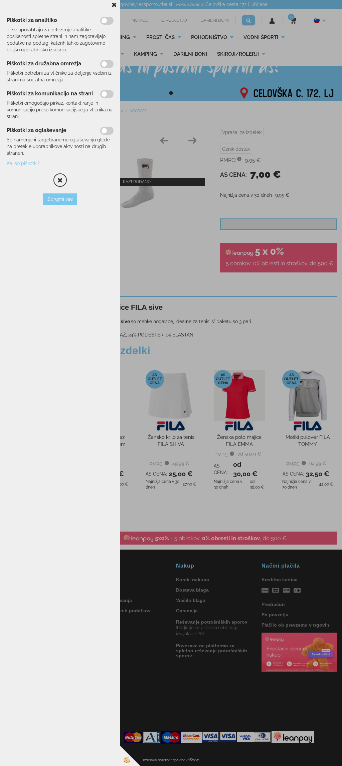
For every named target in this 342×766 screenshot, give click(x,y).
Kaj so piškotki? (23, 163)
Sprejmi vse (60, 199)
